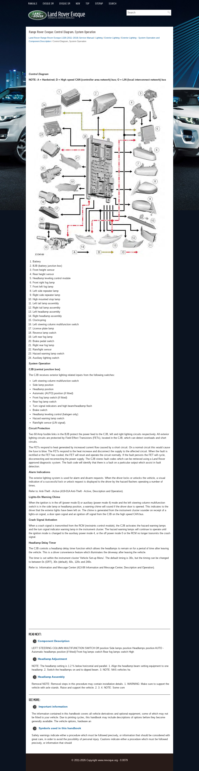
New (78, 3)
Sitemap (99, 3)
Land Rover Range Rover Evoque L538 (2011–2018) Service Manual (61, 38)
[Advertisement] (99, 58)
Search (112, 3)
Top (87, 3)
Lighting (99, 38)
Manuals (32, 3)
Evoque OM (48, 3)
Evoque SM (64, 3)
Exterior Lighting (112, 38)
